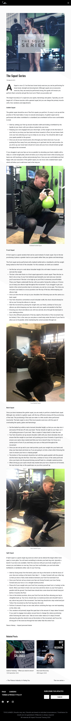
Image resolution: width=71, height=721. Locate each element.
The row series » (59, 680)
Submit (60, 697)
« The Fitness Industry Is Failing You (18, 680)
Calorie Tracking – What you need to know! (20, 671)
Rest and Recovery (43, 671)
